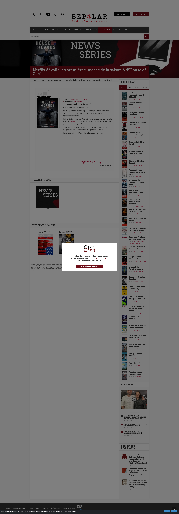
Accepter (166, 511)
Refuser (174, 511)
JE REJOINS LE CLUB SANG (89, 266)
